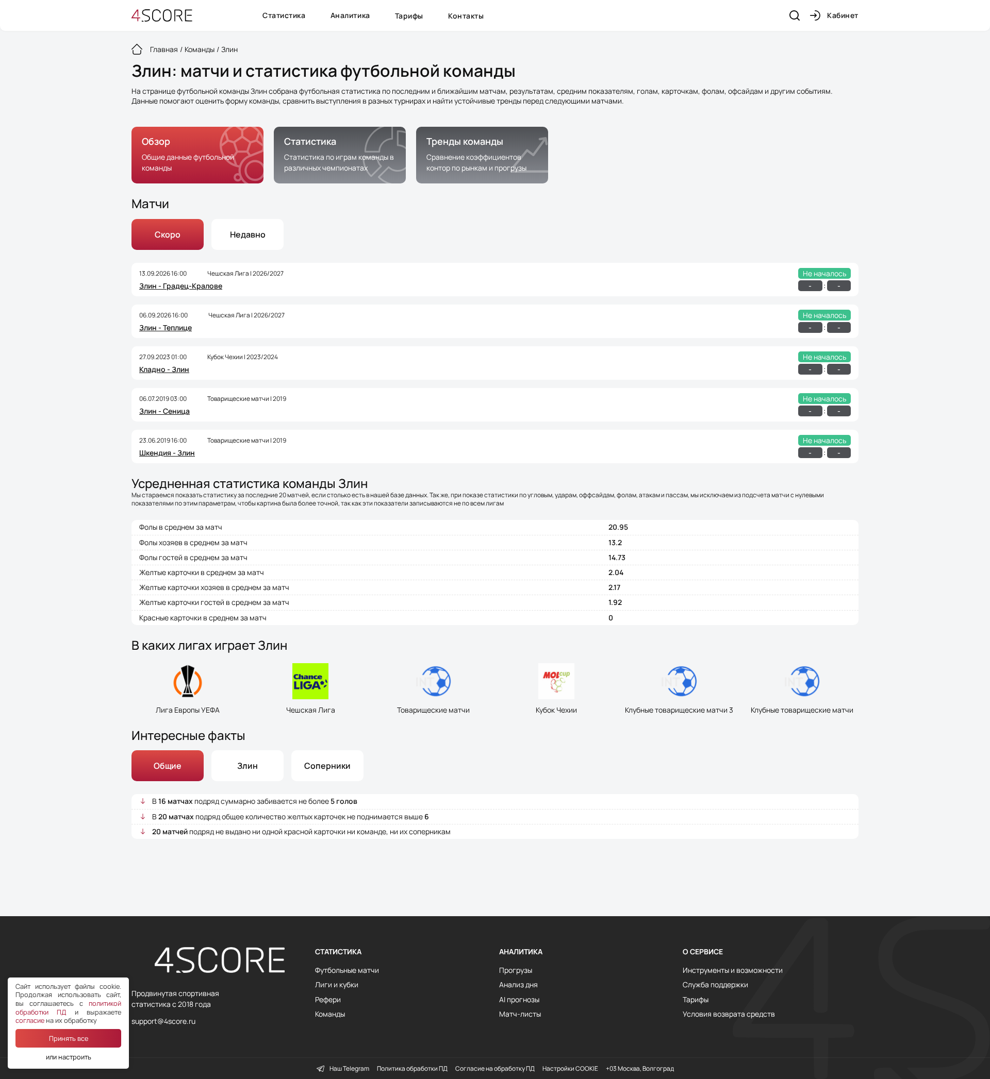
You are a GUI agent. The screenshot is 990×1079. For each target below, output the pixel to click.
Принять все (68, 1038)
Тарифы (409, 16)
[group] (197, 155)
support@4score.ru (163, 1021)
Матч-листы (520, 1014)
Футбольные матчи (347, 970)
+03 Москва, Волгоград (640, 1069)
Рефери (328, 999)
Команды (330, 1014)
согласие (29, 1020)
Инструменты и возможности (733, 970)
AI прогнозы (519, 999)
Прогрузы (515, 970)
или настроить (68, 1056)
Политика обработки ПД (412, 1069)
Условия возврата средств (729, 1014)
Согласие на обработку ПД (495, 1069)
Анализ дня (518, 984)
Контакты (466, 16)
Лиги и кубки (336, 984)
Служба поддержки (715, 984)
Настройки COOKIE (570, 1069)
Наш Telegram (349, 1069)
